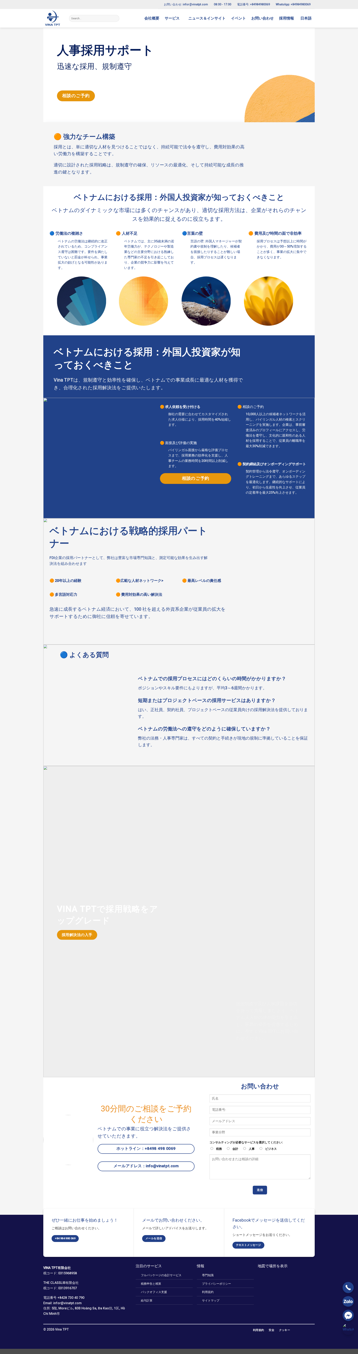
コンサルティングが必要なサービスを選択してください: (246, 1142)
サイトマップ (210, 1300)
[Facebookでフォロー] (173, 1330)
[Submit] (115, 18)
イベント (238, 18)
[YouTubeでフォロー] (184, 1330)
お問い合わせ (262, 18)
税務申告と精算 (151, 1284)
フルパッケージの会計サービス (161, 1275)
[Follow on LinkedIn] (179, 1330)
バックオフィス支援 (154, 1292)
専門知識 (208, 1275)
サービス (172, 18)
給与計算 (146, 1300)
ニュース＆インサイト (207, 18)
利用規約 (208, 1292)
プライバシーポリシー (216, 1284)
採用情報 (286, 18)
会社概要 (151, 18)
